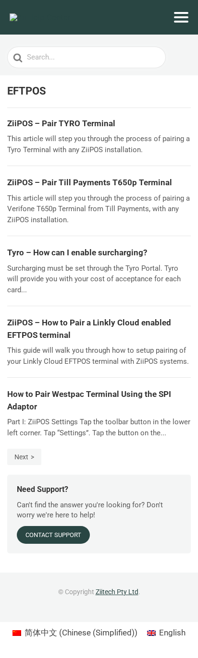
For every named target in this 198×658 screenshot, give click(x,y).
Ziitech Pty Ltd (117, 592)
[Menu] (181, 17)
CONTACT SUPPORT (53, 534)
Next (21, 457)
